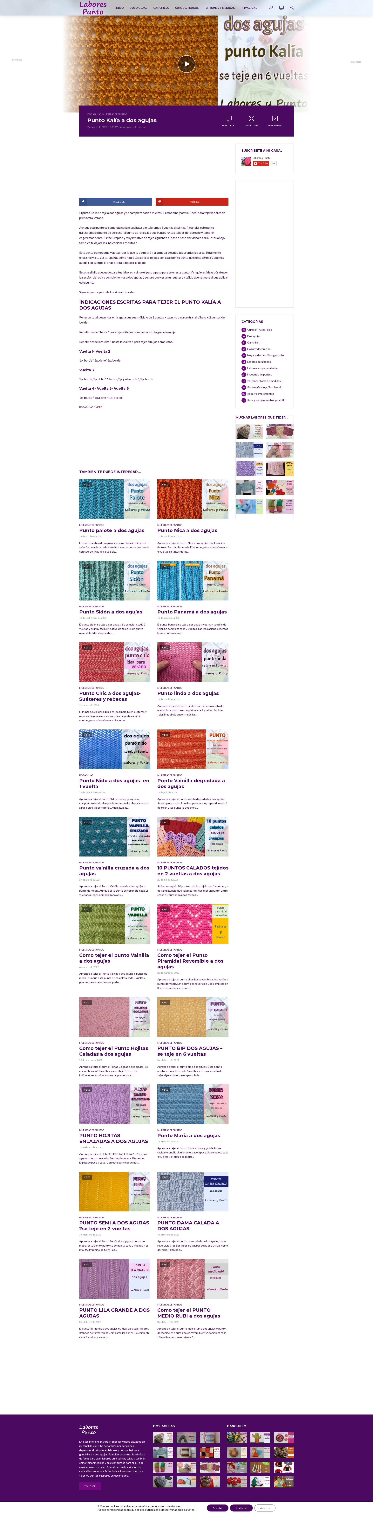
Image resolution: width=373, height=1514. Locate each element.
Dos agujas (138, 7)
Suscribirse (275, 125)
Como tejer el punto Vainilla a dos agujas (114, 958)
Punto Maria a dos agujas (188, 1135)
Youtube (90, 1486)
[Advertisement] (153, 171)
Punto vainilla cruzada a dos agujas (114, 870)
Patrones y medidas (220, 7)
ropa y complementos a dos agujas (119, 277)
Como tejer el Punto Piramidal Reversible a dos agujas (190, 961)
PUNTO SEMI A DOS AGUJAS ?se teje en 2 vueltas (114, 1225)
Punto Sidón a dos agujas (110, 612)
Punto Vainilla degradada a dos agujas (191, 783)
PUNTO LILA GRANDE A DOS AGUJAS (114, 1313)
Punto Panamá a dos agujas (192, 612)
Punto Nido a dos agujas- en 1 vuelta (114, 783)
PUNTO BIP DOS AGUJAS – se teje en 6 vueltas (189, 1051)
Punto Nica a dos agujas (187, 530)
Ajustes (265, 1508)
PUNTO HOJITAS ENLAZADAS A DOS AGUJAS (113, 1138)
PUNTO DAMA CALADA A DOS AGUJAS (188, 1225)
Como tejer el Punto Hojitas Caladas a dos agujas (113, 1051)
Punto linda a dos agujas (188, 693)
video (99, 407)
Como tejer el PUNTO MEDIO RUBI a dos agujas (188, 1313)
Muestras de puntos (114, 114)
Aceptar (218, 1508)
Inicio (119, 7)
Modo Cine (251, 125)
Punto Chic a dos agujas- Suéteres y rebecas (110, 696)
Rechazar (241, 1508)
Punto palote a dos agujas (111, 530)
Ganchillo (161, 7)
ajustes (190, 1509)
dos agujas (86, 407)
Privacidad (249, 7)
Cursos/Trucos (187, 7)
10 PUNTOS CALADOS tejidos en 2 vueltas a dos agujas (192, 870)
